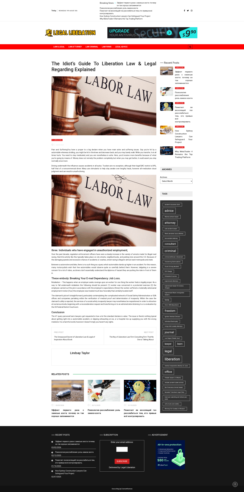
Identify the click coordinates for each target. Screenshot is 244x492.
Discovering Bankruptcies (172, 262)
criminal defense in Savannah (174, 257)
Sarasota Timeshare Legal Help (174, 392)
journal (169, 332)
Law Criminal (92, 47)
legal (168, 351)
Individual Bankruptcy (171, 321)
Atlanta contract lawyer (172, 217)
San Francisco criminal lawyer (174, 387)
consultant (170, 244)
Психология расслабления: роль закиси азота (119, 8)
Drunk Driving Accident (172, 266)
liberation (172, 359)
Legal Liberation (128, 467)
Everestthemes (127, 489)
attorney (170, 222)
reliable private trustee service (174, 382)
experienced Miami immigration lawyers (174, 294)
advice (169, 211)
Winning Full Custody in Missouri (175, 409)
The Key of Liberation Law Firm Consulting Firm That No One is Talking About (131, 338)
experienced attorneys (171, 281)
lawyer (168, 343)
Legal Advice (121, 47)
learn (179, 343)
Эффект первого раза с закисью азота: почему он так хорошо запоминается (67, 413)
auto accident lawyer (171, 229)
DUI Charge (168, 271)
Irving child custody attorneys (173, 326)
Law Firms (106, 47)
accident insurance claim (172, 204)
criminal (170, 251)
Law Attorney (75, 47)
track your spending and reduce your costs (176, 398)
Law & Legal (59, 47)
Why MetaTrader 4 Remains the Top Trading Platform (121, 19)
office (168, 371)
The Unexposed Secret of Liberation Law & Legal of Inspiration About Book (74, 338)
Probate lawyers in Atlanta (173, 378)
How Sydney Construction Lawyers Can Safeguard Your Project (125, 16)
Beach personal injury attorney (174, 233)
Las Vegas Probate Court (172, 338)
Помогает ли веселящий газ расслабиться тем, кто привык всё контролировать (140, 413)
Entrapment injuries (171, 276)
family (167, 300)
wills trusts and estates (172, 404)
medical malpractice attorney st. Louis (176, 366)
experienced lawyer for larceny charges (174, 287)
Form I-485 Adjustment (172, 305)
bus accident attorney (171, 238)
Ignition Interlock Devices (172, 316)
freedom (170, 310)
